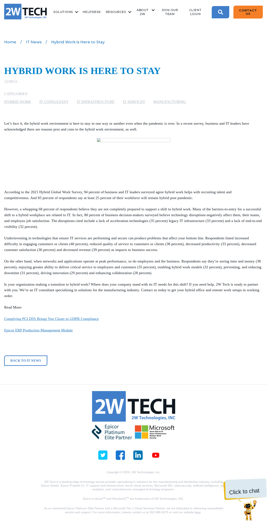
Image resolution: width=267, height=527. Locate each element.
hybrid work (17, 102)
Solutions (63, 12)
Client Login (195, 12)
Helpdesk (92, 12)
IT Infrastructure (96, 102)
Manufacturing (169, 102)
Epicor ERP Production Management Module (38, 330)
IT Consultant (53, 102)
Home (10, 42)
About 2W (143, 12)
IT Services (134, 102)
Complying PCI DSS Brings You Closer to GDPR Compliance (51, 319)
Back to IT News (25, 360)
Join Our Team (170, 12)
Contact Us (248, 12)
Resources (116, 12)
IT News (34, 42)
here (198, 512)
